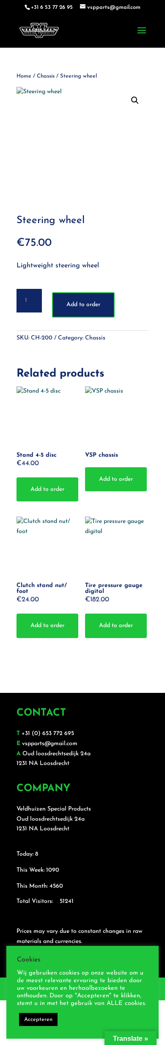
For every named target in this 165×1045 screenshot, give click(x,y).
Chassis (46, 76)
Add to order (83, 305)
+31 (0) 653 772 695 (48, 733)
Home (23, 76)
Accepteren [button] (38, 1019)
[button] (135, 100)
